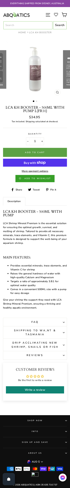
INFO (35, 431)
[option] (35, 3)
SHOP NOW (34, 420)
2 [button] (37, 101)
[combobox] (27, 25)
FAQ (35, 322)
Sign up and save (35, 442)
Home (22, 32)
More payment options (35, 171)
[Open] (9, 479)
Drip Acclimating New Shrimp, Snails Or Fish (35, 344)
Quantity (35, 134)
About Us (35, 453)
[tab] (14, 201)
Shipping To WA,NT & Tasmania (35, 332)
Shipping (30, 121)
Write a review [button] (35, 390)
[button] (63, 478)
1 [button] (34, 101)
